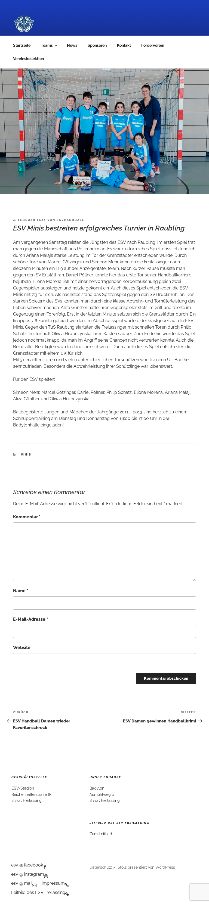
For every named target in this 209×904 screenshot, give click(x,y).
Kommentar (27, 516)
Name (20, 590)
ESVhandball (70, 220)
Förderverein (152, 45)
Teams (47, 45)
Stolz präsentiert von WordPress (146, 867)
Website (21, 647)
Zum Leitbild (101, 834)
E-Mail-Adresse (30, 619)
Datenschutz (101, 867)
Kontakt (124, 45)
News (72, 45)
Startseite (21, 45)
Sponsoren (97, 45)
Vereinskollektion (28, 59)
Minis (26, 454)
